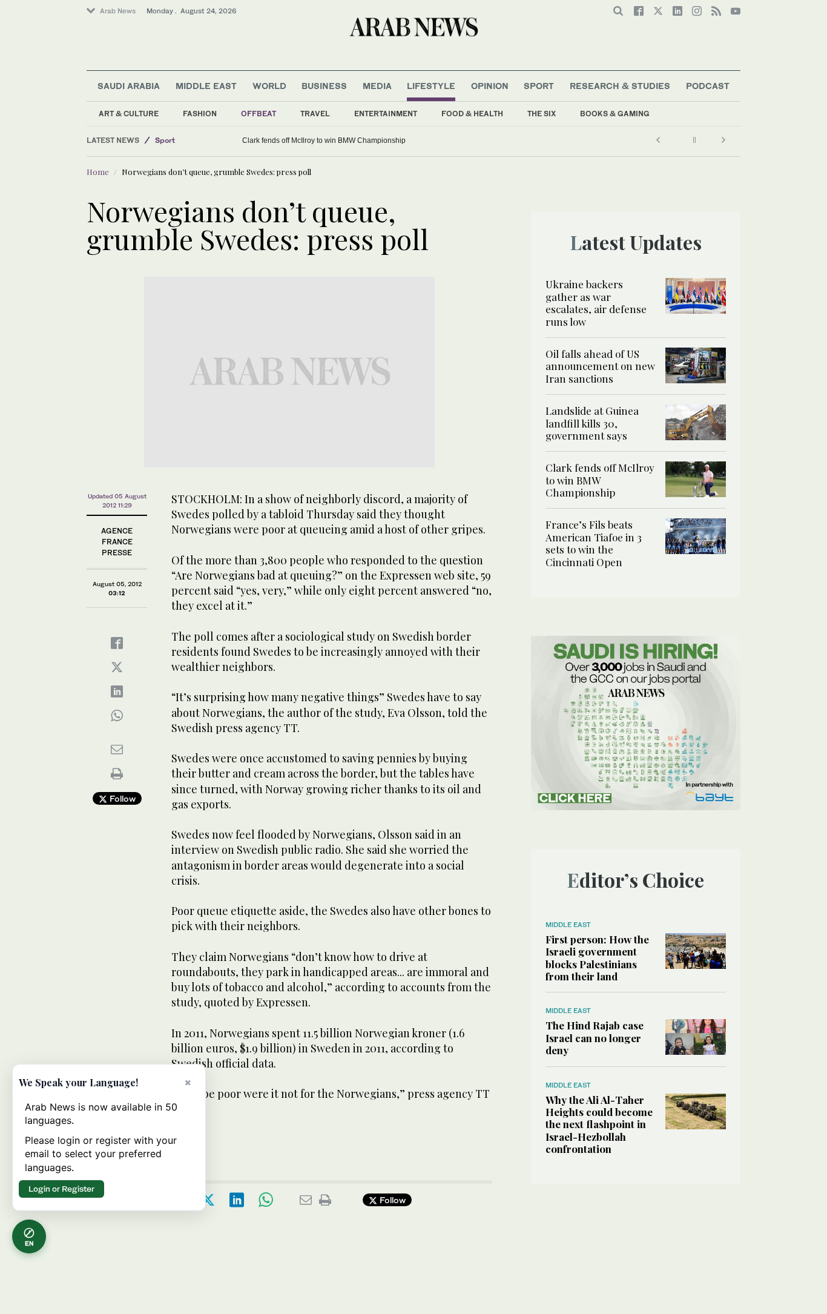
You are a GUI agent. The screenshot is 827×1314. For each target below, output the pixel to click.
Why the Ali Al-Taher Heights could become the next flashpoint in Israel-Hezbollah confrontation (599, 1124)
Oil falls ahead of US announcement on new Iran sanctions (600, 366)
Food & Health (472, 113)
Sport (539, 86)
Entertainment (385, 113)
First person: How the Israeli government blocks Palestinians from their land (597, 958)
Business (324, 86)
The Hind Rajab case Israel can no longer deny (594, 1038)
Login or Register (61, 1188)
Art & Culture (129, 113)
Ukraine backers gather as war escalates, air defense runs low (596, 302)
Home (98, 172)
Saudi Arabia (128, 86)
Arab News (118, 11)
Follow (121, 798)
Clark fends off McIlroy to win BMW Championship (324, 140)
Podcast (708, 86)
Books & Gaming (615, 113)
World (269, 86)
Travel (315, 113)
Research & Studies (620, 86)
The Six (541, 113)
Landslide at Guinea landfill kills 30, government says (592, 423)
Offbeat (258, 113)
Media (377, 86)
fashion (200, 113)
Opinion (490, 86)
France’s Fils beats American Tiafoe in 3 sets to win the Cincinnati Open (593, 543)
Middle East (206, 86)
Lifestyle (431, 86)
